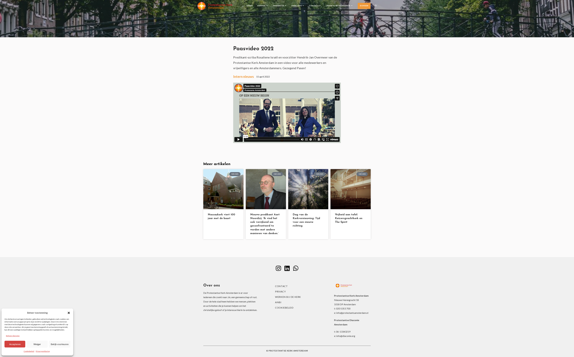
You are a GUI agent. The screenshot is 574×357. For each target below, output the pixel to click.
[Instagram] (278, 268)
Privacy (280, 291)
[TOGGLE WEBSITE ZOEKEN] (376, 6)
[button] (68, 312)
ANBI (278, 302)
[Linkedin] (287, 268)
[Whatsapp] (296, 268)
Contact (281, 286)
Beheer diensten (13, 336)
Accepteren (15, 344)
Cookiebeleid (29, 351)
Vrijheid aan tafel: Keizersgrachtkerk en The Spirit (348, 218)
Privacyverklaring (43, 351)
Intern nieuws (243, 77)
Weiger (37, 344)
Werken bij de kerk (288, 296)
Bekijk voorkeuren (60, 344)
